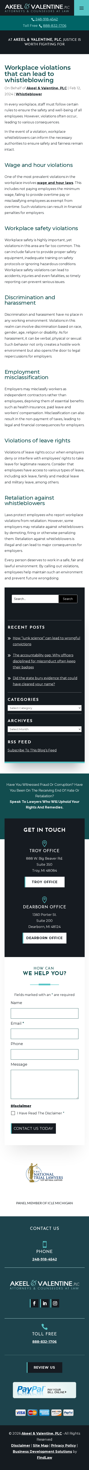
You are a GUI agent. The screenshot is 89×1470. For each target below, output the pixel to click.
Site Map (40, 1446)
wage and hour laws (55, 183)
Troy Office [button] (45, 882)
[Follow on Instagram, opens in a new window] (55, 1303)
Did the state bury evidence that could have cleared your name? (45, 681)
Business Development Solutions (42, 1452)
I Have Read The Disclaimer (40, 1113)
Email (17, 1023)
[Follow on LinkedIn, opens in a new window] (44, 1303)
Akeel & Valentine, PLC (46, 88)
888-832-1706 (54, 26)
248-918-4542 (46, 19)
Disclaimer (20, 1446)
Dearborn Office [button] (44, 938)
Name (16, 1003)
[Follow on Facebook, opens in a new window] (34, 1303)
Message (19, 1064)
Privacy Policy (63, 1446)
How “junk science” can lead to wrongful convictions (46, 641)
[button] (81, 8)
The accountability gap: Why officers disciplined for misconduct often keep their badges (44, 661)
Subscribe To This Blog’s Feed (32, 750)
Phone (17, 1044)
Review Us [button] (44, 1367)
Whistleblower (29, 94)
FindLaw (44, 1458)
